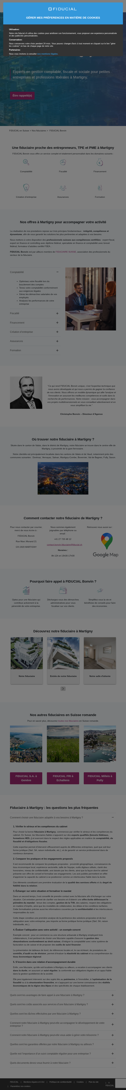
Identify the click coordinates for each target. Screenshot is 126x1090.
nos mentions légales (47, 54)
